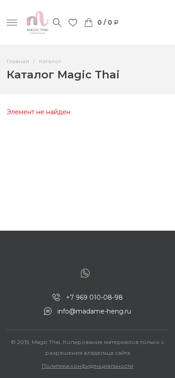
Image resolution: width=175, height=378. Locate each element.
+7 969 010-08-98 (94, 297)
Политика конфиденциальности (87, 365)
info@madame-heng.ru (94, 311)
